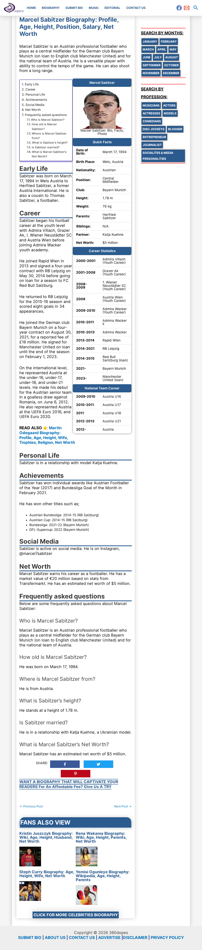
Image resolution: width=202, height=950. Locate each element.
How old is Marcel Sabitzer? (44, 126)
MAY (173, 49)
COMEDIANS (152, 121)
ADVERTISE (109, 937)
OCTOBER (171, 65)
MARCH (148, 49)
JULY (158, 57)
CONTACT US (82, 937)
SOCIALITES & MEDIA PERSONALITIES (158, 156)
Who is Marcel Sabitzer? (48, 120)
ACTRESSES (151, 113)
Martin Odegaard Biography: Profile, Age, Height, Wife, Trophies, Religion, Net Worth (47, 435)
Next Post (122, 806)
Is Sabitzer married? (46, 147)
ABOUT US (55, 937)
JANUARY (150, 41)
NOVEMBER (151, 73)
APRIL (161, 49)
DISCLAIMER (135, 937)
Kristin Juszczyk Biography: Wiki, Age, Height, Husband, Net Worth (46, 837)
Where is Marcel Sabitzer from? (49, 136)
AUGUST (171, 57)
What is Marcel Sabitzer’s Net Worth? (49, 154)
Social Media (34, 105)
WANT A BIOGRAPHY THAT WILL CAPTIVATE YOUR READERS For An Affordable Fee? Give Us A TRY (68, 784)
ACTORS (169, 105)
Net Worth (33, 110)
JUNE (147, 57)
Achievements (36, 100)
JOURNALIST (152, 145)
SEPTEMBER (152, 65)
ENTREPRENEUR (154, 137)
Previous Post (31, 806)
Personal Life (35, 94)
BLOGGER (175, 129)
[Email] (186, 8)
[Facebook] (179, 8)
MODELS (170, 113)
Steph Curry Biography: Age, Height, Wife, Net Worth (46, 874)
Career (30, 89)
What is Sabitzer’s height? (50, 142)
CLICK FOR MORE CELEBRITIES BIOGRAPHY (76, 915)
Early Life (31, 84)
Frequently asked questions (46, 115)
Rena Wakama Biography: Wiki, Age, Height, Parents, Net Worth (101, 837)
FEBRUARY (169, 41)
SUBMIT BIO (29, 937)
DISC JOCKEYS (154, 129)
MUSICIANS (151, 105)
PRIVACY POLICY (167, 937)
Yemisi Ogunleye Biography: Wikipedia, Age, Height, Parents (103, 876)
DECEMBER (171, 73)
